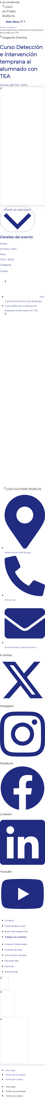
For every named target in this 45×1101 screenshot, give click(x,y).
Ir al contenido (10, 2)
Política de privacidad (15, 1075)
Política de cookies (14, 1079)
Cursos (4, 271)
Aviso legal (10, 1070)
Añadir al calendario (17, 209)
